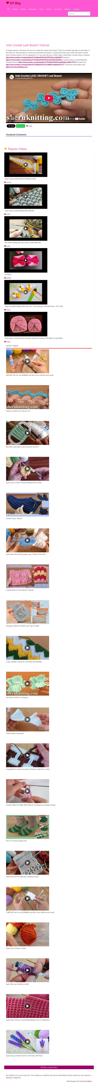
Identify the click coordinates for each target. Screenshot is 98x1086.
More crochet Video (50, 1067)
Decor (41, 9)
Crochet (23, 9)
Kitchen (49, 9)
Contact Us (17, 1078)
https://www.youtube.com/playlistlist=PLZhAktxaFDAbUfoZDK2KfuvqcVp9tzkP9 (34, 57)
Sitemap (9, 1078)
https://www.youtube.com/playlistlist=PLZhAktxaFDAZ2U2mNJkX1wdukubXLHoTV (35, 65)
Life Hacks (57, 9)
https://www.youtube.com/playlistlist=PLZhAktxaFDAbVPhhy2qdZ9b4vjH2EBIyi (34, 60)
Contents (76, 9)
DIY (8, 9)
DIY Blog (15, 3)
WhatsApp (20, 126)
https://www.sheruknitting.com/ (17, 67)
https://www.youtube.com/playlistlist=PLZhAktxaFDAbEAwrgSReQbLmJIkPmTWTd (47, 62)
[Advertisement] (49, 25)
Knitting (15, 9)
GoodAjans (88, 1081)
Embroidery (32, 9)
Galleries (67, 9)
